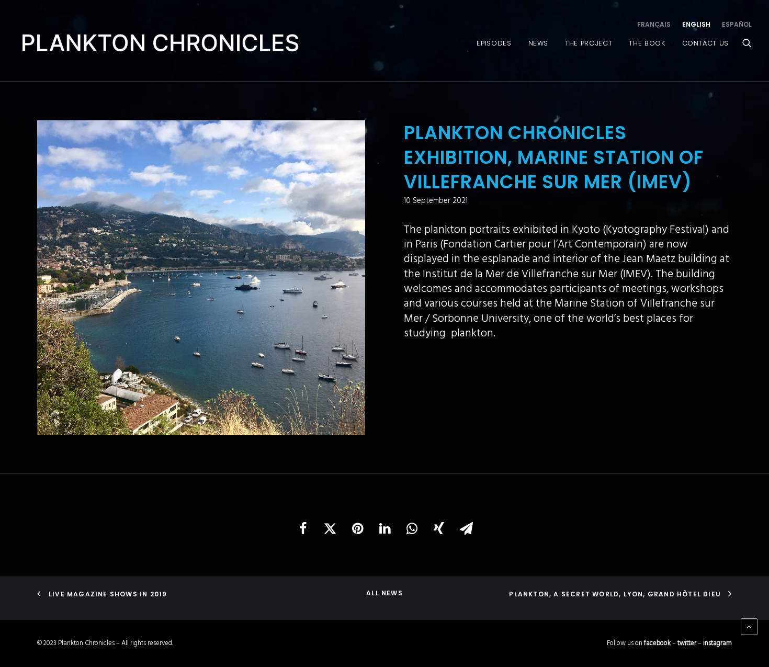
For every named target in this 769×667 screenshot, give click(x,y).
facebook (657, 643)
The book (647, 43)
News (538, 43)
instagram (717, 643)
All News (384, 593)
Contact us (705, 43)
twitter (686, 643)
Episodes (494, 43)
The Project (588, 43)
